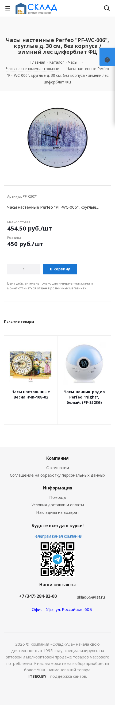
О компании (57, 467)
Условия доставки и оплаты (57, 504)
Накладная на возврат (57, 512)
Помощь (57, 497)
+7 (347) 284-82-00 (38, 596)
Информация (57, 488)
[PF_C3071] (57, 138)
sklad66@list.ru (91, 597)
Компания (57, 458)
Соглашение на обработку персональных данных (57, 475)
